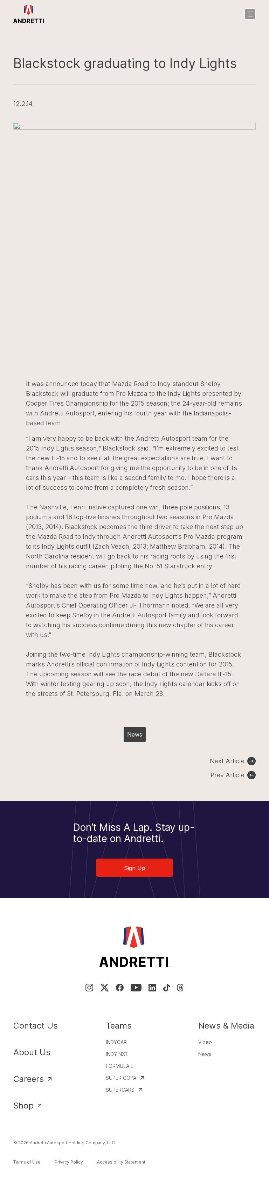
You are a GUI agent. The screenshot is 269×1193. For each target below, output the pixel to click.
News (134, 734)
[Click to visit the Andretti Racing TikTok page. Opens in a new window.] (166, 987)
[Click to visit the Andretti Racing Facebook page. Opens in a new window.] (120, 987)
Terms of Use (27, 1162)
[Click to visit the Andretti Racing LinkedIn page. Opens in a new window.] (152, 987)
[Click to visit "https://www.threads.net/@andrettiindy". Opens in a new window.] (180, 987)
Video (205, 1042)
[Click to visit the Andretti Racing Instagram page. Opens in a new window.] (89, 987)
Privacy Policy (69, 1162)
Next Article (227, 761)
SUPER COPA (121, 1078)
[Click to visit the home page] (28, 14)
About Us (31, 1052)
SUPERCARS (120, 1090)
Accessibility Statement (121, 1162)
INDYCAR (116, 1042)
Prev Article (227, 775)
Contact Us (35, 1026)
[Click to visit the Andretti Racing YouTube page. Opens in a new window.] (136, 987)
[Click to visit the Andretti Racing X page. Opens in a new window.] (104, 987)
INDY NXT (117, 1054)
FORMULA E (119, 1066)
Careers (28, 1079)
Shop (23, 1105)
